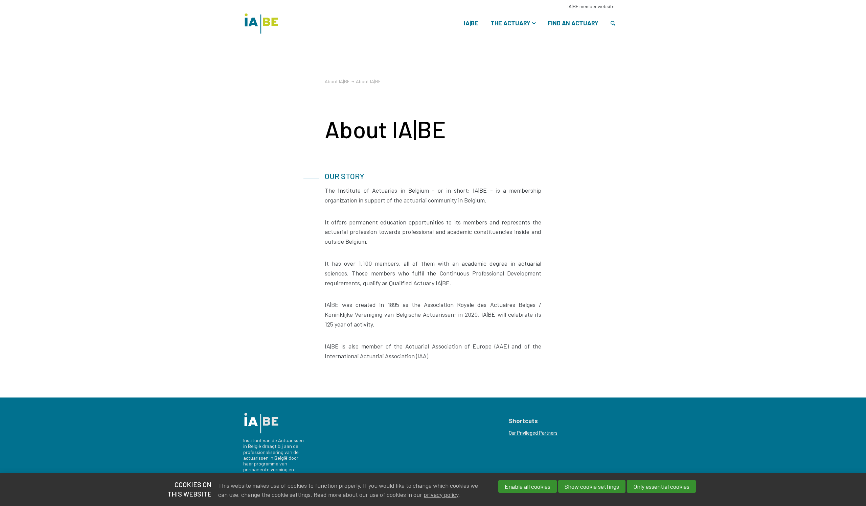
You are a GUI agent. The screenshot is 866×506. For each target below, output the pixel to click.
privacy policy (441, 494)
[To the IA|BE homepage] (261, 19)
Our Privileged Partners (533, 433)
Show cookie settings (592, 486)
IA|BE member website (591, 6)
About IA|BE (337, 81)
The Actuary (510, 23)
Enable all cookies (527, 486)
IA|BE (471, 23)
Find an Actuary (573, 23)
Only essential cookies (661, 486)
